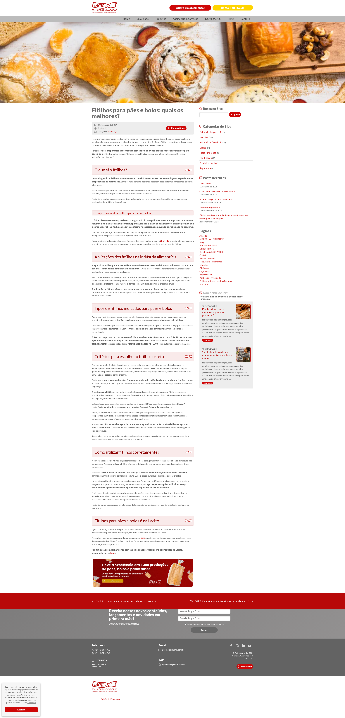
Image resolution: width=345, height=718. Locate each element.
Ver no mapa (246, 666)
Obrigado (204, 268)
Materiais (203, 265)
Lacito (202, 147)
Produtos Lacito (208, 163)
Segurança (205, 168)
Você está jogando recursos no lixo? (215, 199)
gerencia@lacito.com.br (173, 649)
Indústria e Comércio (210, 142)
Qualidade (143, 18)
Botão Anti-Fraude (232, 7)
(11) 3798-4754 (102, 653)
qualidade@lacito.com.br (173, 664)
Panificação (113, 131)
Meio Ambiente (207, 152)
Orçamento (204, 271)
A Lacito (203, 235)
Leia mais (207, 340)
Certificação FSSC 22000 (211, 252)
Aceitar (21, 709)
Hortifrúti (204, 137)
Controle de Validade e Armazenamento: (218, 191)
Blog (231, 18)
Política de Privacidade (210, 277)
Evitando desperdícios (209, 207)
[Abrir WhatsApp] (338, 711)
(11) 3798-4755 (102, 649)
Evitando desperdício (210, 132)
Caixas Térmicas (207, 248)
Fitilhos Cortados (207, 258)
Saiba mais (31, 703)
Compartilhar (178, 128)
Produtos (161, 18)
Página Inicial (205, 274)
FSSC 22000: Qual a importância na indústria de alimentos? (219, 601)
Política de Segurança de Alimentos (215, 281)
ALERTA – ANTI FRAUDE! (211, 239)
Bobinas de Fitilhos (208, 245)
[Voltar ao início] (104, 7)
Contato (245, 18)
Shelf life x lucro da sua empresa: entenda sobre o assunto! (217, 355)
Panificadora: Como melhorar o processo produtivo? (213, 312)
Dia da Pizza (205, 183)
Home (126, 18)
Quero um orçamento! (190, 8)
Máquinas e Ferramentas (210, 261)
